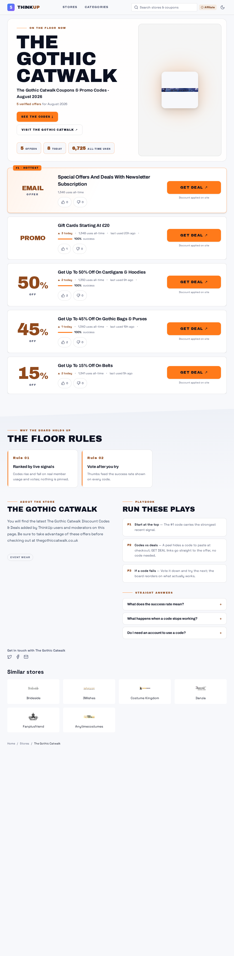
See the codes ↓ (37, 116)
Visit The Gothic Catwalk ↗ (49, 129)
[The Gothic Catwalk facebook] (18, 657)
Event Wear (20, 557)
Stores (70, 7)
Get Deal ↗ (194, 187)
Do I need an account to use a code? (174, 633)
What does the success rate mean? (174, 604)
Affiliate (210, 7)
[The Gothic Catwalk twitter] (9, 657)
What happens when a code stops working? (174, 618)
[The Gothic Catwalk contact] (26, 657)
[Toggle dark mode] (222, 7)
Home (11, 743)
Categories (97, 7)
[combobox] (164, 7)
